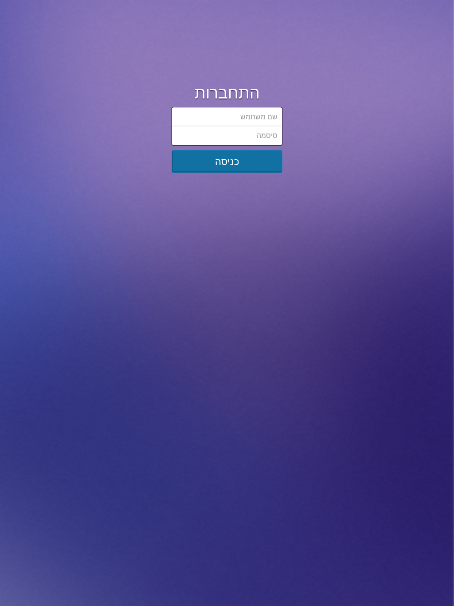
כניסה (227, 161)
